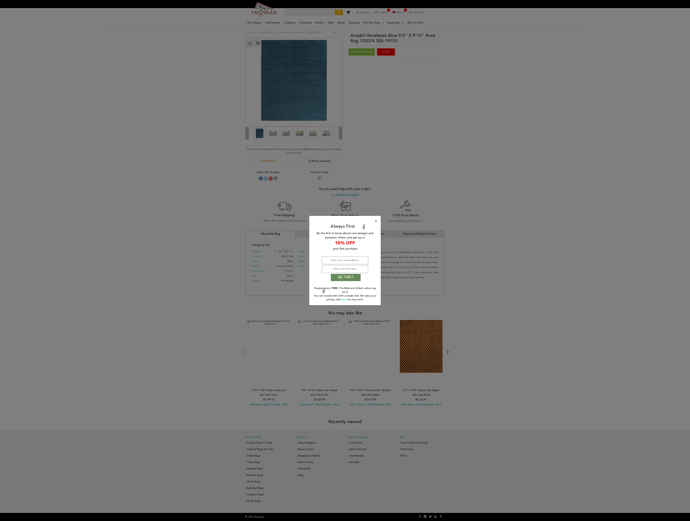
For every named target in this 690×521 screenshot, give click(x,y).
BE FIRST (345, 277)
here (345, 299)
